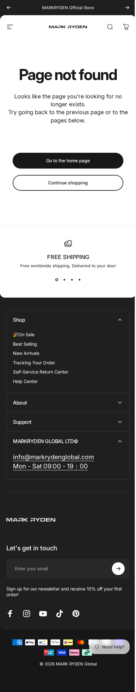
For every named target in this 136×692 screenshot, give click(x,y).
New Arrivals (26, 353)
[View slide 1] (56, 279)
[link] (53, 457)
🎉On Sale (23, 334)
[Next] (127, 7)
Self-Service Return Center (40, 371)
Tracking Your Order (34, 362)
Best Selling (25, 344)
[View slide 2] (64, 279)
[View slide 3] (72, 279)
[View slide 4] (79, 279)
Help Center (25, 381)
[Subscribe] (113, 568)
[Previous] (9, 7)
